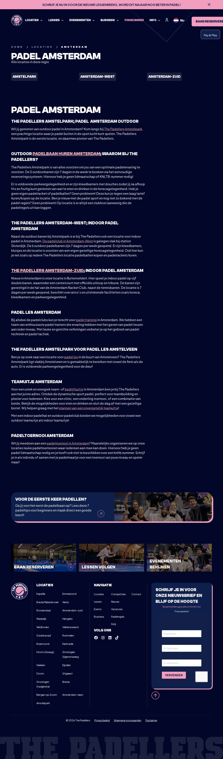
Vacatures (117, 609)
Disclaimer (151, 720)
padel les (71, 357)
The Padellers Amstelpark (123, 129)
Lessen (98, 601)
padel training (86, 320)
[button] (34, 20)
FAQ (113, 624)
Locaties (99, 594)
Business (99, 616)
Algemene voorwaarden (127, 720)
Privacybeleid (182, 611)
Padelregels (117, 616)
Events (98, 609)
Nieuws (115, 601)
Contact (136, 594)
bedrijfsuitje (74, 389)
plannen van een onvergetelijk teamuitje (88, 408)
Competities (118, 594)
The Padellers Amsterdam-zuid (47, 270)
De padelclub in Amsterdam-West (68, 241)
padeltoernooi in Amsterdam (68, 443)
